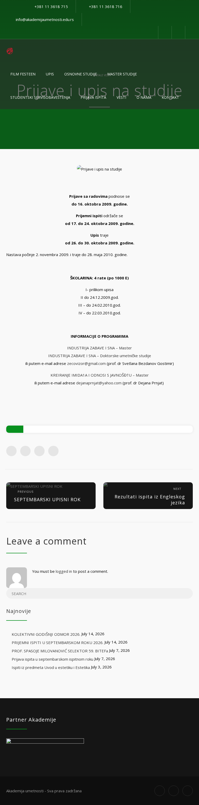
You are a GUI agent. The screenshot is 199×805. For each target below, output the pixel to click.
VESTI (121, 97)
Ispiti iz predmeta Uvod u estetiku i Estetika (51, 667)
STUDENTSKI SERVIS (40, 97)
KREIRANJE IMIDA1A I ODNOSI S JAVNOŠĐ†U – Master (100, 375)
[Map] (178, 32)
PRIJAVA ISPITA (93, 97)
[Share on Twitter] (25, 451)
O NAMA (144, 97)
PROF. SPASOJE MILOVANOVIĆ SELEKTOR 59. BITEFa (60, 650)
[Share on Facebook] (11, 451)
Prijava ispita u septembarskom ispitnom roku (52, 659)
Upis (50, 74)
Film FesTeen (22, 74)
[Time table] (165, 32)
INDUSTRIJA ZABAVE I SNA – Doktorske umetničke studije (99, 355)
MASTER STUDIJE (122, 74)
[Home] (10, 50)
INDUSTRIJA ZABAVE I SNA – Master (99, 347)
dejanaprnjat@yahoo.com (99, 382)
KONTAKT (170, 97)
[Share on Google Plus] (39, 451)
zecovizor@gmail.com (86, 363)
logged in (64, 571)
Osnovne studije (80, 74)
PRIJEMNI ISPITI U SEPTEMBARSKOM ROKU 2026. (57, 642)
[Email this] (53, 451)
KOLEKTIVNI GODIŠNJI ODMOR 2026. (46, 634)
